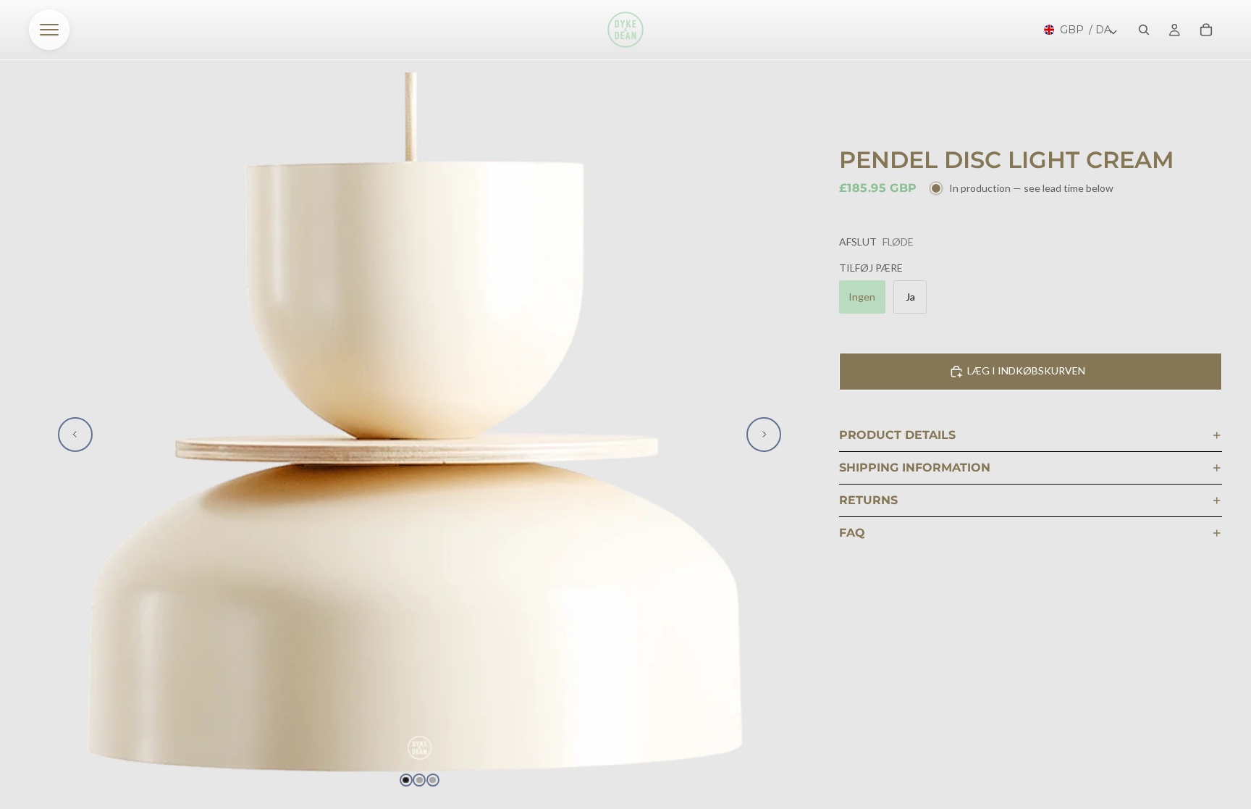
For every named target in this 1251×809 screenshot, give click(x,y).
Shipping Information (914, 467)
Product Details (897, 435)
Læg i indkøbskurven (1026, 370)
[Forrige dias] (75, 434)
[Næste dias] (763, 434)
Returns (868, 500)
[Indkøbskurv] (1206, 30)
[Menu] (49, 29)
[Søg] (1144, 30)
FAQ (852, 533)
